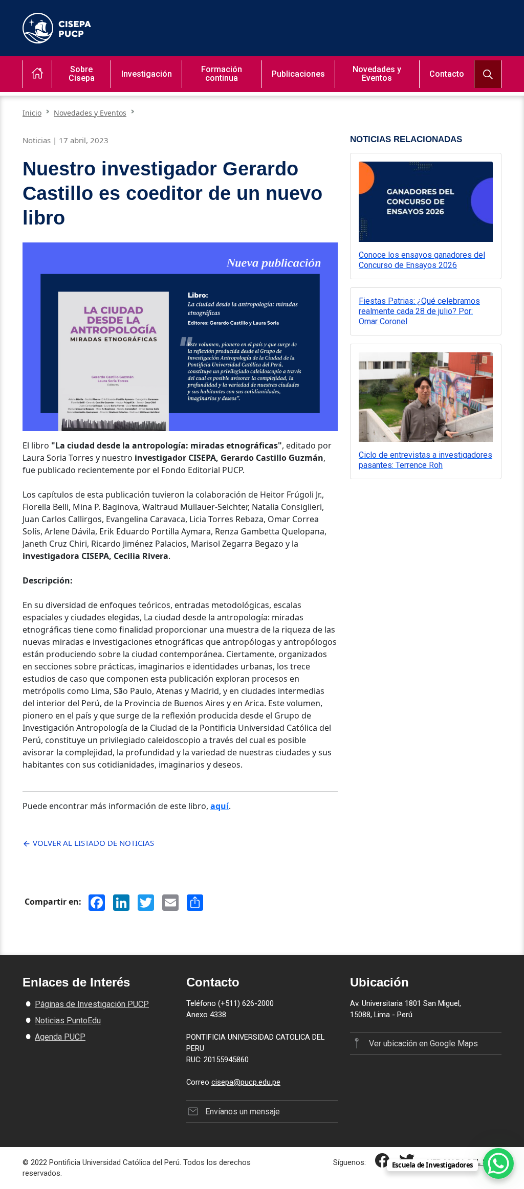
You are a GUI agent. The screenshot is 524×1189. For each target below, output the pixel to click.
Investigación (146, 74)
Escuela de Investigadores (234, 92)
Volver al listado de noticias (92, 843)
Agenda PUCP (60, 1037)
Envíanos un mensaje (242, 1111)
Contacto (446, 74)
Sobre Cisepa (82, 73)
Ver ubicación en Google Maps (423, 1043)
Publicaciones (298, 74)
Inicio (32, 113)
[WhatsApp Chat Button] (498, 1163)
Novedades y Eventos (377, 73)
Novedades (361, 92)
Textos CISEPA (293, 92)
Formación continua (221, 73)
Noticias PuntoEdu (68, 1020)
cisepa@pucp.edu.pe (245, 1082)
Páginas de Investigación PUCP (92, 1004)
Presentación (81, 92)
